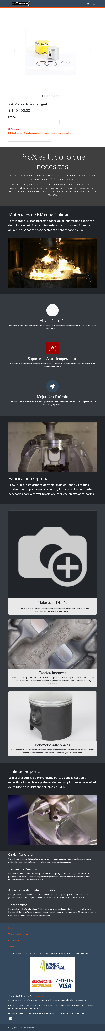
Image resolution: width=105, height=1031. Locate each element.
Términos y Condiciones (18, 934)
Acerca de (38, 996)
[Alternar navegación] (94, 3)
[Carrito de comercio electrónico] (88, 3)
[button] (12, 51)
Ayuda (11, 946)
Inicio (10, 928)
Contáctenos (14, 940)
